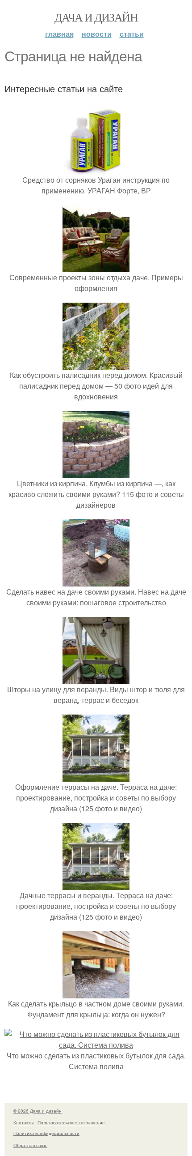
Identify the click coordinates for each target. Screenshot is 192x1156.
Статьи (132, 34)
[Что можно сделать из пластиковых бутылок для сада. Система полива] (96, 1045)
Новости (97, 34)
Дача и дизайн (96, 17)
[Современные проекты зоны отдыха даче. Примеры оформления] (96, 266)
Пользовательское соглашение (71, 1122)
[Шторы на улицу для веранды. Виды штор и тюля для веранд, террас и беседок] (96, 678)
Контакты (23, 1122)
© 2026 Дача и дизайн (37, 1111)
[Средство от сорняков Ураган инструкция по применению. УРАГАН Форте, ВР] (96, 169)
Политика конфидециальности (46, 1133)
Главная (59, 34)
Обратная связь (30, 1145)
